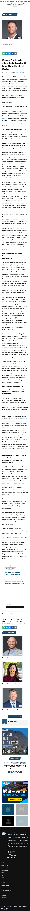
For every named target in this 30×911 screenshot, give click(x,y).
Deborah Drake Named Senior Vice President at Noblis (20, 621)
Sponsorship (4, 900)
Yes (21, 4)
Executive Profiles (11, 613)
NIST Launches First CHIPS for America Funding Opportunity (7, 621)
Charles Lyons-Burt (19, 72)
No (23, 4)
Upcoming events (5, 885)
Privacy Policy (10, 852)
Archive (3, 877)
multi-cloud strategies (15, 363)
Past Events (4, 888)
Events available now (6, 890)
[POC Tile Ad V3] (15, 792)
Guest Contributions (11, 855)
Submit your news (11, 857)
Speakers (3, 895)
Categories (3, 892)
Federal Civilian (4, 870)
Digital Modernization (6, 875)
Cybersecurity (4, 865)
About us (9, 854)
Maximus (4, 118)
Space (2, 872)
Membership (4, 897)
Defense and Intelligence (6, 867)
